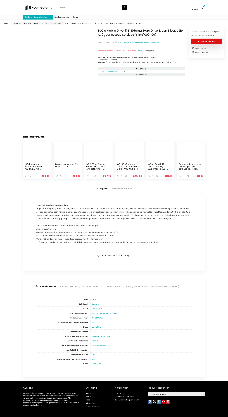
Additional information (122, 188)
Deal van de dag (61, 17)
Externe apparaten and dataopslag (26, 23)
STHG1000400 (97, 318)
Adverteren (90, 403)
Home (6, 23)
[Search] (124, 7)
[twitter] (154, 402)
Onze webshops (92, 406)
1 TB (93, 332)
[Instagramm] (159, 402)
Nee (93, 322)
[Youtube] (163, 402)
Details (139, 51)
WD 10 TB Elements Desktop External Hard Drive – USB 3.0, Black (128, 166)
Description (102, 188)
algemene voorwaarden (125, 396)
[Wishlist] (195, 6)
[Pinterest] (168, 402)
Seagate (95, 304)
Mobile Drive (97, 309)
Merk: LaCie (96, 364)
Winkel (88, 396)
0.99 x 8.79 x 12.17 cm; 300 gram (105, 313)
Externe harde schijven (54, 23)
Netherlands (113, 71)
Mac (93, 354)
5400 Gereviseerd (99, 345)
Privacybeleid (120, 393)
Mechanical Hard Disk (101, 336)
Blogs (75, 17)
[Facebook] (150, 402)
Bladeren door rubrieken (36, 17)
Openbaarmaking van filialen (127, 400)
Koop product (206, 41)
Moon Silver (96, 327)
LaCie (94, 299)
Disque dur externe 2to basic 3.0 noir (66, 165)
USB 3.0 (95, 341)
